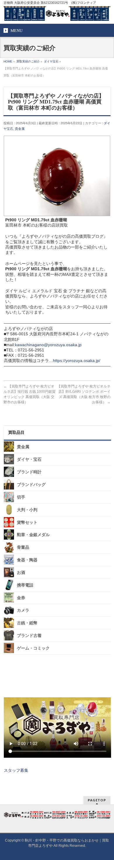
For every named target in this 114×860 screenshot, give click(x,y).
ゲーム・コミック (33, 648)
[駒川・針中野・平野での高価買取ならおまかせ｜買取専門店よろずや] (57, 14)
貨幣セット (27, 522)
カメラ (23, 610)
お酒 (21, 572)
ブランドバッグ (31, 484)
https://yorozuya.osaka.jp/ (76, 360)
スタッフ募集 (16, 770)
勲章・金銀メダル (33, 535)
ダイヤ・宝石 (29, 459)
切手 (21, 497)
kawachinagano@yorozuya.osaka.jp (48, 344)
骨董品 (23, 547)
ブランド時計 (29, 472)
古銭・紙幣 (27, 623)
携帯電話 (25, 585)
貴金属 (20, 128)
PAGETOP (97, 800)
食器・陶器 (27, 560)
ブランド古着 (29, 635)
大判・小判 (27, 510)
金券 (21, 598)
